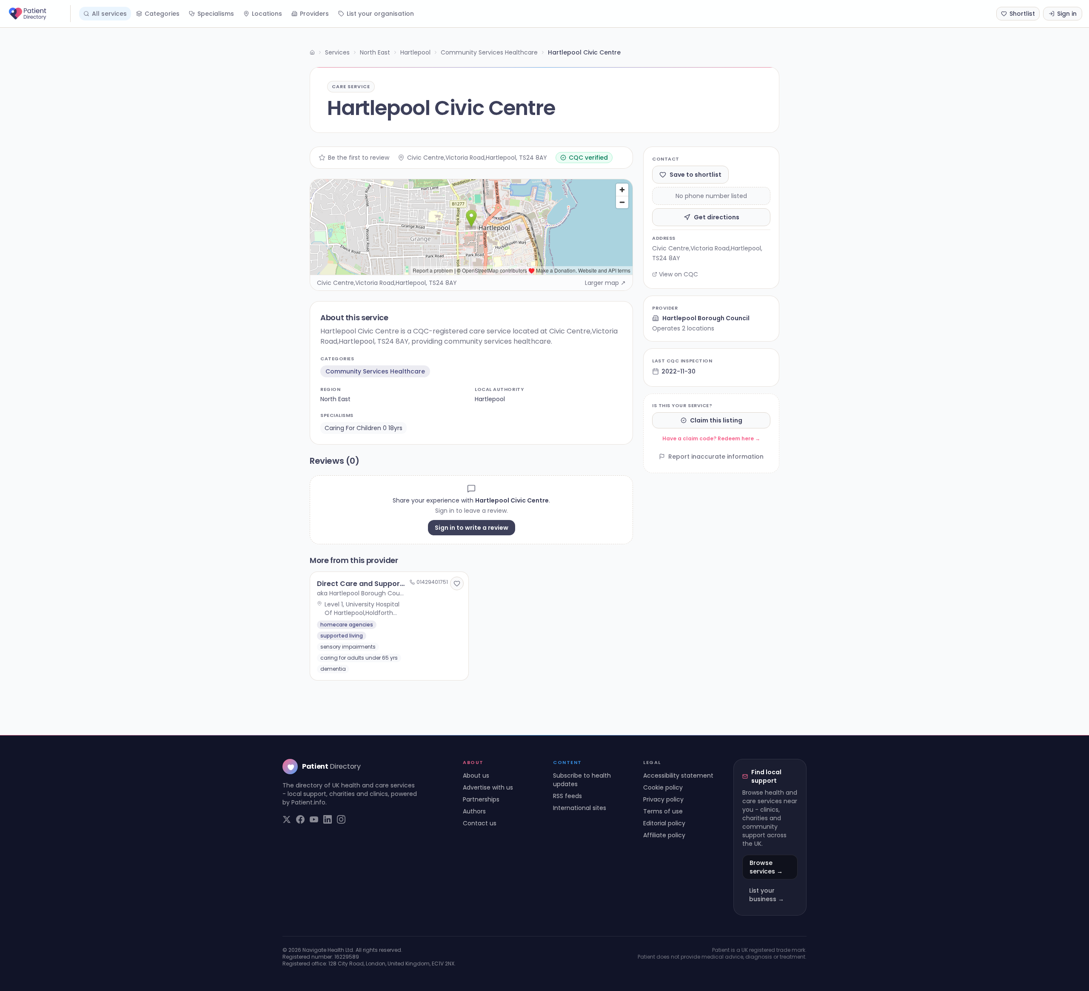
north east (335, 399)
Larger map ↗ (605, 283)
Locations (267, 13)
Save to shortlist (695, 174)
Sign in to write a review (471, 527)
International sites (579, 808)
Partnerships (481, 799)
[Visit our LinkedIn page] (327, 819)
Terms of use (663, 811)
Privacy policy (663, 799)
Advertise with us (488, 787)
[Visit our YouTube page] (314, 819)
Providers (314, 13)
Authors (474, 811)
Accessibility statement (678, 775)
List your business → (766, 894)
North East (375, 52)
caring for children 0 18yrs (363, 428)
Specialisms (215, 13)
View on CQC (678, 274)
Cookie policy (663, 787)
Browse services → (766, 867)
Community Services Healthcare (489, 52)
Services (337, 52)
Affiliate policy (664, 835)
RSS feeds (567, 796)
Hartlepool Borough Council (706, 318)
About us (476, 775)
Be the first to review (358, 157)
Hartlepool (415, 52)
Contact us (479, 823)
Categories (162, 13)
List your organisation (380, 13)
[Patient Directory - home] (39, 13)
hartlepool (490, 399)
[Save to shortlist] (457, 583)
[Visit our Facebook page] (300, 819)
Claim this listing (716, 420)
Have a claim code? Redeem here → (711, 438)
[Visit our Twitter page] (286, 819)
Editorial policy (664, 823)
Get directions (716, 217)
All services (109, 13)
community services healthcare (375, 371)
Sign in (1067, 13)
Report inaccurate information (716, 456)
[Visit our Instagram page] (341, 819)
